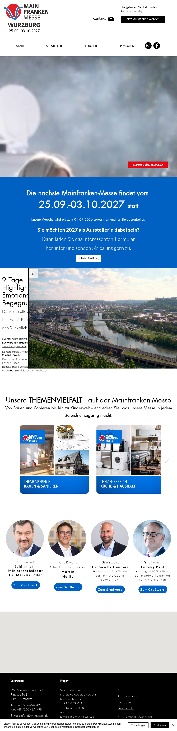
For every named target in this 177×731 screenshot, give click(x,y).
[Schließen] (173, 725)
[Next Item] (166, 459)
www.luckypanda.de (14, 346)
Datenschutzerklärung (87, 726)
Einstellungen (138, 725)
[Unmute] (38, 364)
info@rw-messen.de (82, 716)
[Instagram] (148, 45)
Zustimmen (159, 725)
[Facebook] (156, 45)
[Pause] (32, 364)
